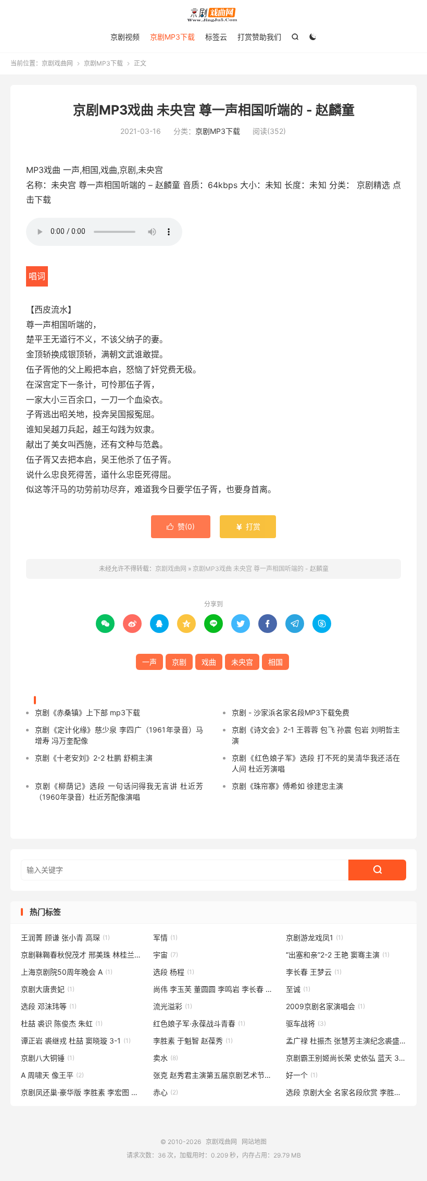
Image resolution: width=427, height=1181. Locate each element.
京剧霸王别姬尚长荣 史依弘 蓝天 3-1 (346, 1057)
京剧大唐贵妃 (47, 989)
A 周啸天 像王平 (52, 1075)
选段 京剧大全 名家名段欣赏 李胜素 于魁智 (346, 1092)
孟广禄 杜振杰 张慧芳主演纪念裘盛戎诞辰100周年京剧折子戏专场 (346, 1040)
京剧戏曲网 (213, 15)
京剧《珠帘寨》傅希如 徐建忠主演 (287, 785)
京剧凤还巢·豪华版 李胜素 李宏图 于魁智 (81, 1092)
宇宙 (165, 954)
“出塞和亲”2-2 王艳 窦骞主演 (338, 954)
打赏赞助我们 (259, 36)
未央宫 (242, 661)
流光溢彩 (172, 1006)
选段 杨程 (173, 971)
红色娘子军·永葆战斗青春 (199, 1023)
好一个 (302, 1075)
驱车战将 (306, 1023)
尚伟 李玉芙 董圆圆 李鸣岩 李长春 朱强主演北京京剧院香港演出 (213, 989)
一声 (149, 661)
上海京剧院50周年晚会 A (66, 971)
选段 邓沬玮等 (49, 1006)
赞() (181, 526)
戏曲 (209, 661)
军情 (165, 937)
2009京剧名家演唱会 (325, 1006)
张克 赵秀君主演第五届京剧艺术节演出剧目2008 (213, 1075)
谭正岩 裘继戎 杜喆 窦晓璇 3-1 (76, 1040)
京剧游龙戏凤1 (314, 937)
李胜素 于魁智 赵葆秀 (193, 1040)
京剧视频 (125, 36)
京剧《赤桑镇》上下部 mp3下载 (87, 712)
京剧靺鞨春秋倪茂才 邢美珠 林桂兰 (81, 954)
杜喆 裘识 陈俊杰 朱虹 (62, 1023)
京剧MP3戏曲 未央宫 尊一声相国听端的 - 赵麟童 (214, 110)
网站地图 (254, 1142)
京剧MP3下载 (172, 36)
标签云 (216, 36)
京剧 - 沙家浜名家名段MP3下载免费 (290, 712)
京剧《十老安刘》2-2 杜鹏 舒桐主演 (94, 757)
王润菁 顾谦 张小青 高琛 (65, 937)
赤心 (165, 1092)
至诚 (298, 989)
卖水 (165, 1057)
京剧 (179, 661)
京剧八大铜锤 (47, 1057)
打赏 (247, 526)
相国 (275, 661)
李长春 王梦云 (314, 971)
